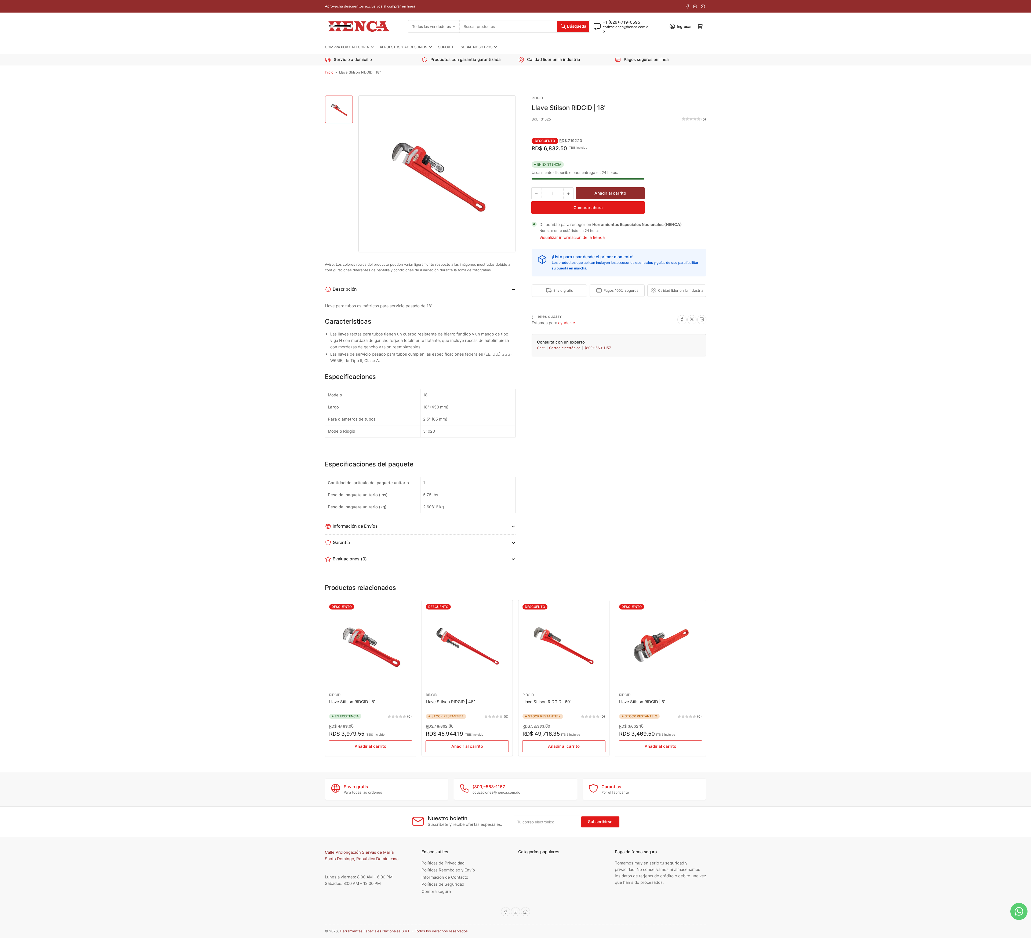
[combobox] (525, 26)
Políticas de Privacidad (443, 863)
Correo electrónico (565, 348)
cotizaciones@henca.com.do (625, 28)
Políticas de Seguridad (443, 884)
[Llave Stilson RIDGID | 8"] (370, 645)
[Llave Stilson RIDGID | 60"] (563, 645)
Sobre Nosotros (476, 47)
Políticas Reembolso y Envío (448, 870)
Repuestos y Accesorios (403, 47)
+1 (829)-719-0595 (621, 21)
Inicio (329, 72)
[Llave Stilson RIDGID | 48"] (467, 645)
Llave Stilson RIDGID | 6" (642, 701)
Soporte (446, 47)
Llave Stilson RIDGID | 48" (450, 701)
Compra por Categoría (347, 47)
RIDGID (537, 98)
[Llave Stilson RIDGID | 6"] (660, 645)
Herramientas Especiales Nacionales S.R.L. (375, 931)
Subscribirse (600, 821)
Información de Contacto (445, 877)
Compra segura (436, 891)
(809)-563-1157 (598, 348)
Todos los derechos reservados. (442, 931)
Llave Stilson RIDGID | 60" (546, 701)
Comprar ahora (588, 207)
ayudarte (566, 322)
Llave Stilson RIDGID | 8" (352, 701)
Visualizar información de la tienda (572, 237)
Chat (541, 348)
